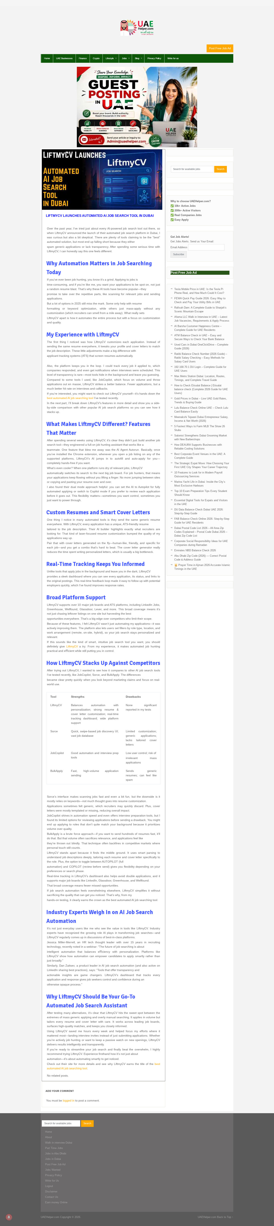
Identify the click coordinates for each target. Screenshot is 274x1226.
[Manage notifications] (9, 1217)
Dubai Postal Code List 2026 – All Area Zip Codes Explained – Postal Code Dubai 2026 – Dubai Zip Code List (200, 532)
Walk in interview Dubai (58, 1142)
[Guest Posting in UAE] (137, 146)
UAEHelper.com (50, 1217)
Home (47, 58)
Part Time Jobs (54, 1148)
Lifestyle (110, 58)
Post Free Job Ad (220, 48)
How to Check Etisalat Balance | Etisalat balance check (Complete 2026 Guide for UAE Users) (201, 389)
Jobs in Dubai (53, 1158)
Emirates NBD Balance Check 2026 (195, 550)
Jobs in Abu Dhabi (55, 1153)
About (48, 1137)
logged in (68, 1100)
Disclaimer (51, 1191)
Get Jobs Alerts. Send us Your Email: (192, 241)
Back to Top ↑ (225, 1217)
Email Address (178, 247)
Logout (49, 1186)
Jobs (124, 58)
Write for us (173, 58)
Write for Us (52, 1180)
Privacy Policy (154, 58)
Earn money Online (56, 1202)
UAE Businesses (64, 58)
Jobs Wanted (52, 1169)
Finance (83, 58)
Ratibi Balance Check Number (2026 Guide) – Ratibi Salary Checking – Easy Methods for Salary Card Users (200, 357)
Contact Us (51, 1196)
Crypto (96, 58)
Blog (137, 58)
